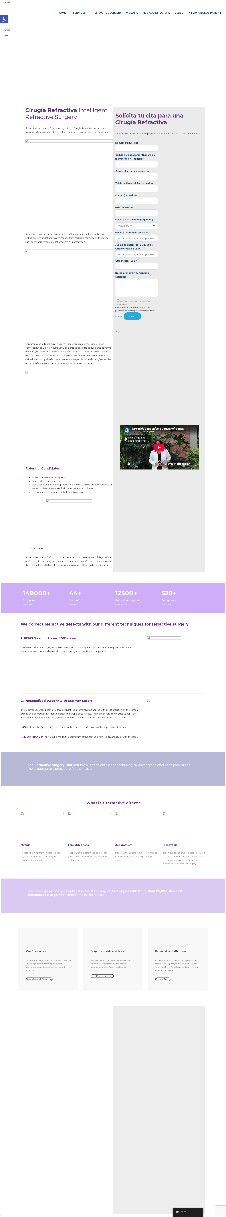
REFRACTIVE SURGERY (107, 12)
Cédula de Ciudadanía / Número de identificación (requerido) (135, 157)
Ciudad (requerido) (126, 195)
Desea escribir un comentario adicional (132, 275)
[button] (4, 19)
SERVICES (79, 12)
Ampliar (119, 316)
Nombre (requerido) (126, 142)
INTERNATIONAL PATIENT (204, 12)
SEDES (179, 12)
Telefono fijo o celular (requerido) (134, 183)
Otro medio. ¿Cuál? (126, 260)
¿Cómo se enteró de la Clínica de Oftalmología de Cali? (134, 246)
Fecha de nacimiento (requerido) (134, 219)
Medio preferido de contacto (132, 232)
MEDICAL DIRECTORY (156, 12)
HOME (62, 12)
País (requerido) (124, 207)
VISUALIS (132, 12)
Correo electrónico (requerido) (132, 171)
